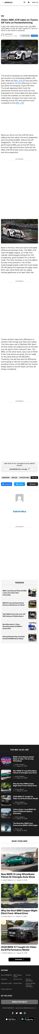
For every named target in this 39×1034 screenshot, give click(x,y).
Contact (28, 975)
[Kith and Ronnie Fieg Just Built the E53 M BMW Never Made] (32, 635)
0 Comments (34, 35)
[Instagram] (26, 1014)
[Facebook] (14, 1014)
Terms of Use (17, 979)
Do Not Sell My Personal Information (30, 985)
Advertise (4, 979)
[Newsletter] (28, 2)
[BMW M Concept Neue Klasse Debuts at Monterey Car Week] (32, 601)
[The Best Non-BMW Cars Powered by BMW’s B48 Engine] (6, 823)
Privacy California (6, 989)
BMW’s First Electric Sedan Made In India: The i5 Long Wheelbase (23, 759)
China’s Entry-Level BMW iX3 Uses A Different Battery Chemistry (24, 811)
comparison (5, 477)
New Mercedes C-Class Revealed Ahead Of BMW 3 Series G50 (12, 626)
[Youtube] (22, 1014)
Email (33, 484)
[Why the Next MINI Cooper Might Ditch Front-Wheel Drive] (6, 784)
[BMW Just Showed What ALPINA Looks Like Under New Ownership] (32, 590)
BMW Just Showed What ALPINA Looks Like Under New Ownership (15, 593)
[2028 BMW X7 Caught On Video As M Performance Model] (6, 797)
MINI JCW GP (19, 81)
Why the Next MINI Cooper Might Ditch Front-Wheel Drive (25, 785)
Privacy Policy (17, 983)
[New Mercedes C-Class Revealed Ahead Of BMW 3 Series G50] (32, 623)
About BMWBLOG (6, 975)
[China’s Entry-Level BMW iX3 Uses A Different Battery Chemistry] (6, 809)
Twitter (20, 484)
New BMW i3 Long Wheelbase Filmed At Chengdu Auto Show (25, 772)
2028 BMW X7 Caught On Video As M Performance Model (25, 797)
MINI (2, 16)
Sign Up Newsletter (29, 980)
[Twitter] (18, 1014)
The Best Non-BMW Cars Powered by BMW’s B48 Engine (25, 824)
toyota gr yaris (24, 477)
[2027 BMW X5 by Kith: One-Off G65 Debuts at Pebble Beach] (32, 612)
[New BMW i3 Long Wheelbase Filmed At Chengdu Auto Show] (6, 771)
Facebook (7, 484)
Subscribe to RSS (6, 983)
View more (18, 959)
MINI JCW (19, 103)
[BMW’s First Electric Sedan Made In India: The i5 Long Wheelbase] (6, 757)
